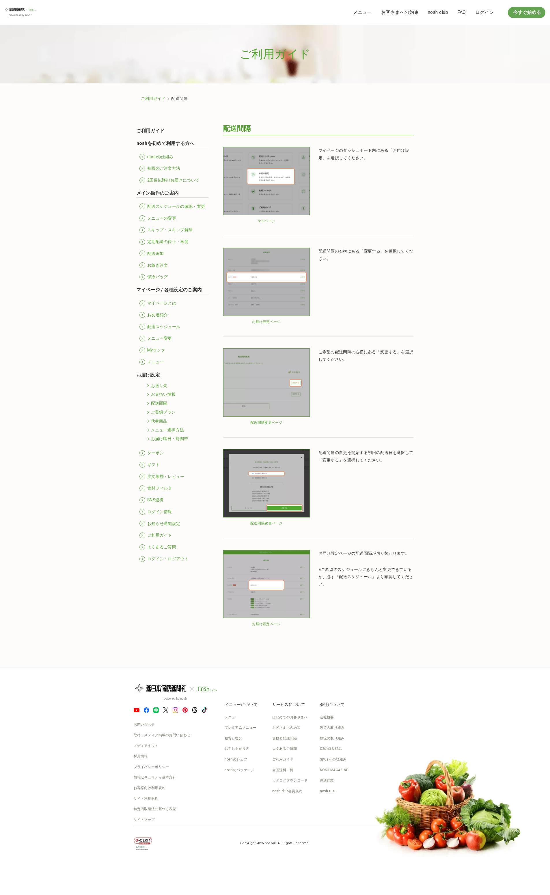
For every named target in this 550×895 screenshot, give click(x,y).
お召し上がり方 (237, 749)
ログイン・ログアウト (168, 558)
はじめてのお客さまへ (290, 717)
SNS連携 (155, 500)
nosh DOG (328, 791)
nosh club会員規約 (287, 791)
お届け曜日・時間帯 (169, 438)
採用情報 (141, 756)
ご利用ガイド (153, 98)
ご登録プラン (163, 412)
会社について (332, 704)
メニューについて (241, 704)
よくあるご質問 (161, 547)
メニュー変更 (159, 338)
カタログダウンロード (290, 780)
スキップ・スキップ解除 (170, 229)
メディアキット (146, 746)
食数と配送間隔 (284, 738)
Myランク (156, 350)
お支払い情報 (163, 394)
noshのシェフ (236, 759)
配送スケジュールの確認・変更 (176, 206)
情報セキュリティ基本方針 (155, 777)
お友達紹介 (157, 315)
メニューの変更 (161, 218)
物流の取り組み (332, 738)
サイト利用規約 (146, 799)
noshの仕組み (160, 156)
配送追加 (155, 253)
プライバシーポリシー (151, 767)
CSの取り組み (331, 749)
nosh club (438, 12)
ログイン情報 (159, 511)
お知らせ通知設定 (163, 523)
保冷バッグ (157, 276)
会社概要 (327, 717)
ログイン (484, 12)
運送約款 (327, 780)
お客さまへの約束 (400, 12)
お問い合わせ (144, 724)
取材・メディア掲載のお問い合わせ (162, 735)
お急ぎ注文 (157, 265)
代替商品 (159, 421)
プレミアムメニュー (241, 728)
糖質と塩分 (234, 738)
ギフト (153, 464)
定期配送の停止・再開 (168, 241)
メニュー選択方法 (167, 430)
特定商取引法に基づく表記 (155, 809)
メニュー (362, 12)
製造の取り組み (332, 728)
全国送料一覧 (283, 770)
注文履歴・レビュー (165, 476)
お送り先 (159, 385)
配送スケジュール (163, 326)
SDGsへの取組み (333, 759)
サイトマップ (144, 820)
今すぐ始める (526, 12)
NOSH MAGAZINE (334, 770)
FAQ (461, 12)
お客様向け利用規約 (150, 788)
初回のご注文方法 (163, 168)
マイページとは (161, 303)
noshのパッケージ (239, 770)
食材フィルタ (159, 488)
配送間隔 (159, 403)
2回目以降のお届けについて (173, 180)
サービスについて (288, 704)
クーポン (155, 453)
